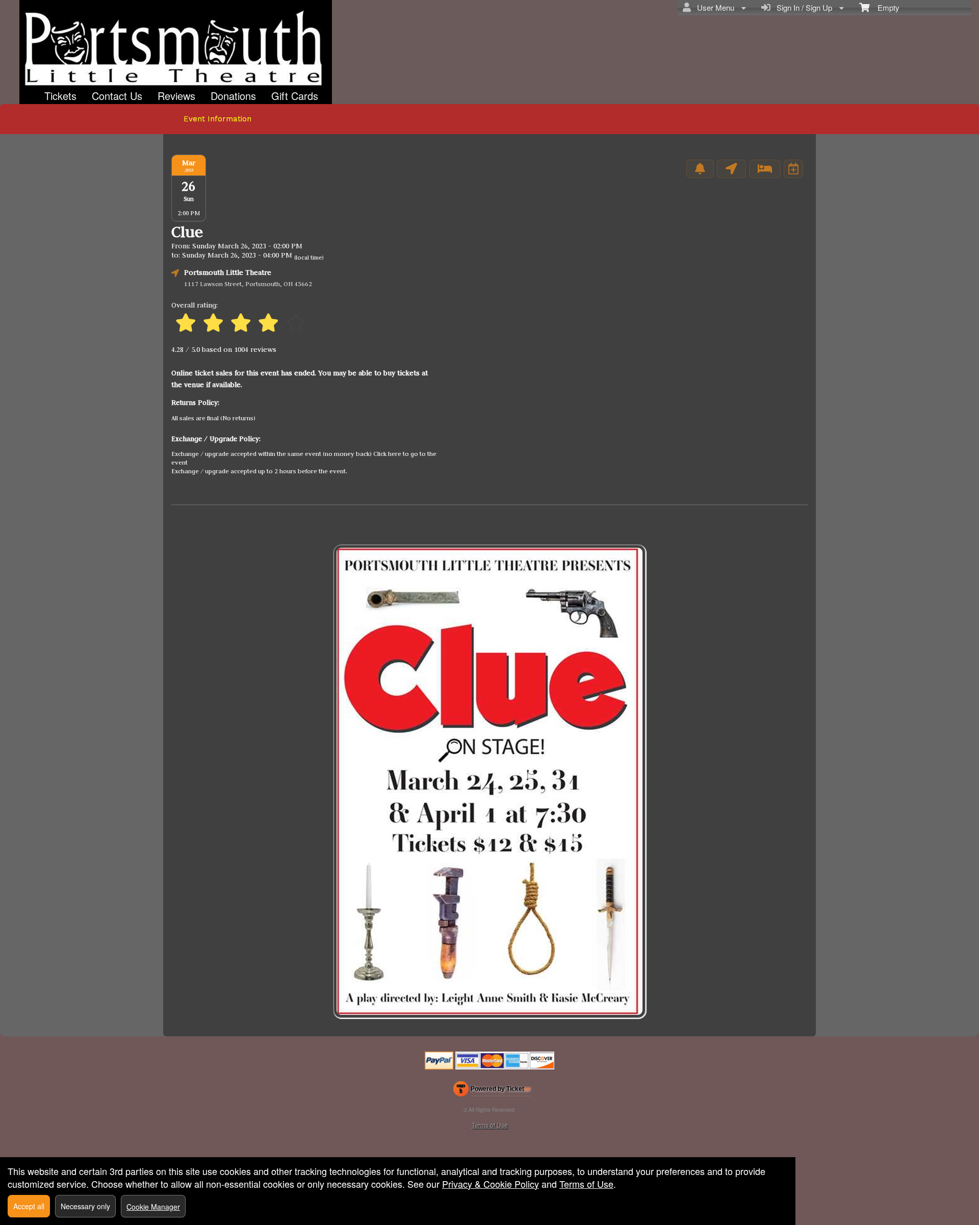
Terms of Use (490, 1124)
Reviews (176, 95)
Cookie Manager (153, 1207)
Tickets (60, 95)
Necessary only (85, 1206)
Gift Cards (294, 95)
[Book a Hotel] (765, 168)
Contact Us (117, 95)
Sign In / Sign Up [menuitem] (802, 7)
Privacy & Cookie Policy (490, 1183)
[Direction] (731, 168)
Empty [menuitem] (884, 7)
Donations (233, 95)
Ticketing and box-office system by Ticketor (491, 1090)
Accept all (28, 1206)
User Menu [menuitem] (713, 7)
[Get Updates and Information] (700, 168)
